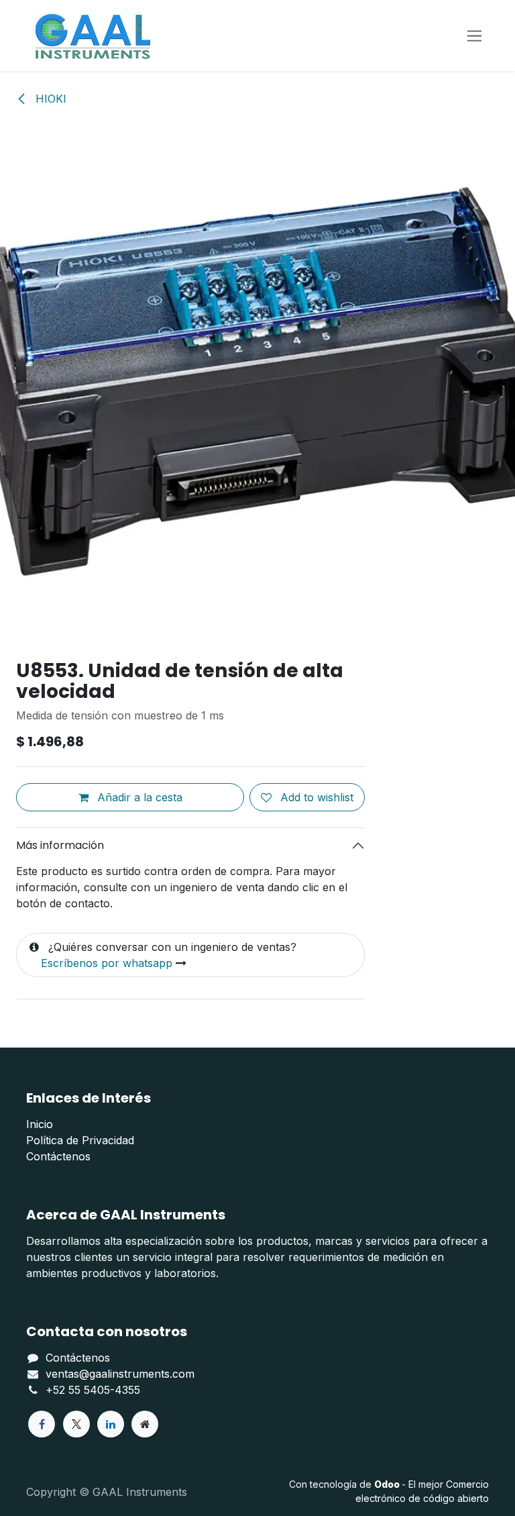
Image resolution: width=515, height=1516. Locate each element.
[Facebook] (41, 1424)
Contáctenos (58, 1156)
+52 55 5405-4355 (93, 1390)
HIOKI (49, 98)
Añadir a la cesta (138, 797)
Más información (60, 845)
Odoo (388, 1484)
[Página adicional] (144, 1424)
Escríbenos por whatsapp (106, 963)
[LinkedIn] (110, 1424)
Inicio (39, 1124)
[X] (76, 1424)
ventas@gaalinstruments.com (120, 1373)
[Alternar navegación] (474, 36)
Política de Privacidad (80, 1140)
